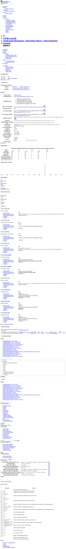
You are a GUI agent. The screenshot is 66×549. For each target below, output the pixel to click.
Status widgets (9, 71)
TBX (46, 332)
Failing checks (9, 57)
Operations (5, 63)
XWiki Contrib (9, 38)
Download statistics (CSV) (11, 55)
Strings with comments (7, 445)
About (7, 30)
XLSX (64, 332)
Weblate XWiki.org (6, 1)
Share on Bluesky (9, 66)
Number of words (6, 415)
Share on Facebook (10, 68)
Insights (4, 52)
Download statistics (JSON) (11, 56)
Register (4, 15)
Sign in (4, 16)
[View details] (19, 212)
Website (7, 32)
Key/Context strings (7, 431)
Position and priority (7, 405)
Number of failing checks (8, 417)
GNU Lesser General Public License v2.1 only (23, 96)
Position (4, 406)
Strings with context (7, 450)
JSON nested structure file (33, 332)
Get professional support (11, 22)
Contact (4, 545)
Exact (15, 440)
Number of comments (7, 416)
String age (5, 412)
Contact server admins (10, 20)
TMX (48, 332)
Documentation (9, 25)
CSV (27, 332)
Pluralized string (6, 448)
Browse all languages (10, 11)
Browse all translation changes (7, 324)
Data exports (8, 58)
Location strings (6, 433)
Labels (4, 409)
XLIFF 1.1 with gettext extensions (53, 332)
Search (4, 51)
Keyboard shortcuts (10, 26)
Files (4, 59)
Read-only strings (16, 88)
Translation (5, 49)
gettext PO (5, 361)
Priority (4, 408)
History (7, 54)
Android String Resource (22, 332)
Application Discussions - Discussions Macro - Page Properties (30, 40)
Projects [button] (4, 7)
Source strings (6, 428)
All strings (15, 86)
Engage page (8, 70)
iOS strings (42, 332)
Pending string (6, 435)
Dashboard (5, 6)
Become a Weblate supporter (9, 547)
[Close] (1, 479)
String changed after (7, 456)
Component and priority (8, 420)
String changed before (7, 457)
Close (10, 481)
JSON (29, 332)
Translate (15, 78)
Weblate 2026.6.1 (11, 542)
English (19, 223)
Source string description (8, 432)
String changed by (7, 438)
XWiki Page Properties (23, 330)
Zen (28, 86)
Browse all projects (9, 8)
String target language (7, 437)
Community (5, 65)
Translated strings (16, 89)
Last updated (5, 413)
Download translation (10, 61)
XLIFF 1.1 (5, 364)
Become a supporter (10, 29)
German (6, 43)
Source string (5, 410)
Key (4, 418)
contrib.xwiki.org (17, 95)
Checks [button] (4, 12)
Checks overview (9, 13)
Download (16, 124)
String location (6, 419)
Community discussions (10, 21)
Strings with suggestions (8, 444)
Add (18, 440)
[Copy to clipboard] (44, 106)
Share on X (8, 69)
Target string (5, 411)
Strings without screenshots (8, 447)
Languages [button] (5, 9)
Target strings (6, 430)
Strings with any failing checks (9, 446)
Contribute (8, 28)
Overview (5, 50)
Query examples (4, 460)
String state (5, 434)
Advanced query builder (5, 425)
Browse (11, 78)
